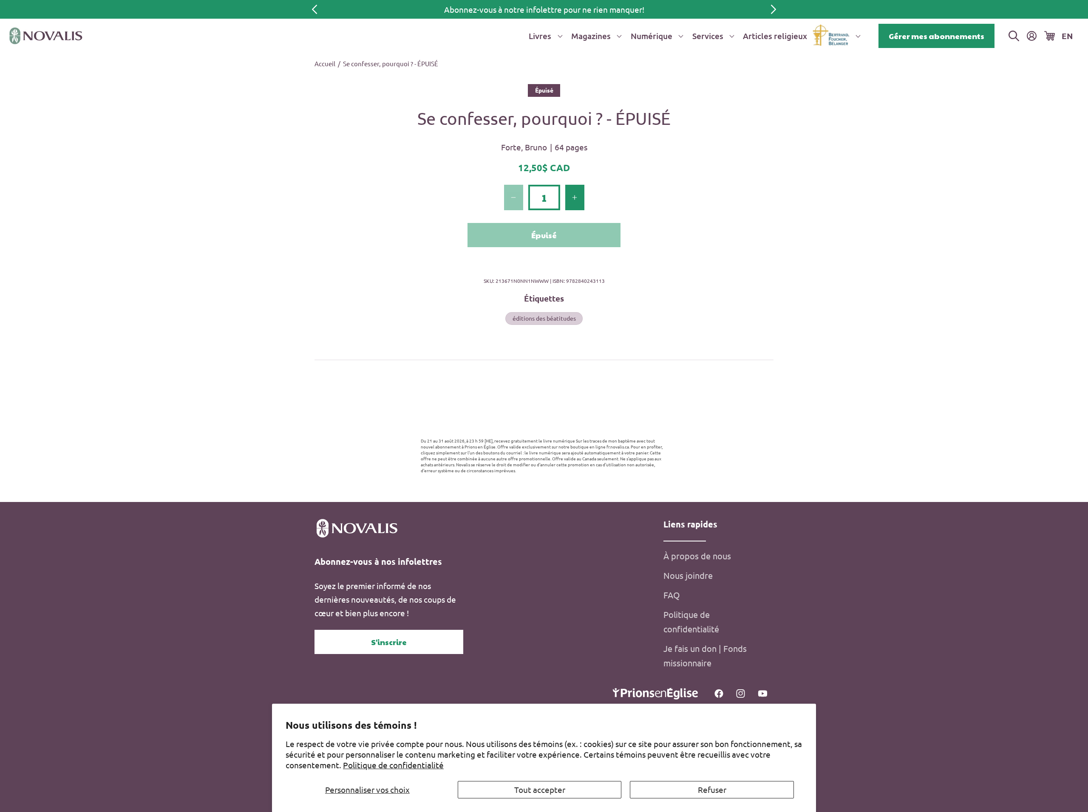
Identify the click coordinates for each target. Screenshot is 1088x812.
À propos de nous (697, 555)
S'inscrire (389, 642)
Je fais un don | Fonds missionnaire (705, 655)
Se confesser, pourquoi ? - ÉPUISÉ (390, 63)
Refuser (712, 789)
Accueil (324, 63)
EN (1067, 36)
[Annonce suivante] (773, 9)
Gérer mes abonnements (936, 36)
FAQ (671, 594)
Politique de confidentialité (393, 765)
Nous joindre (688, 575)
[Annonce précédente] (314, 9)
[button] (544, 36)
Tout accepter (539, 789)
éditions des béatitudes (544, 318)
